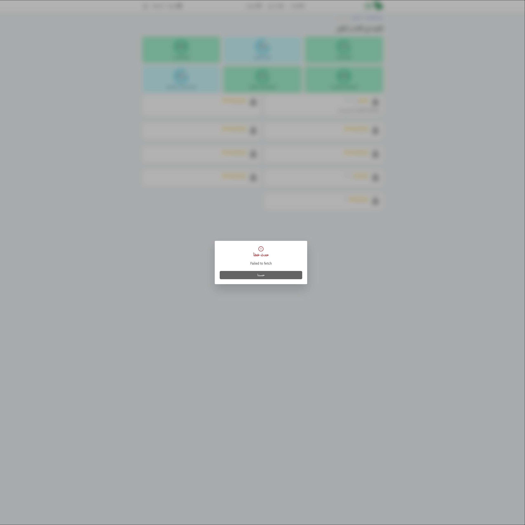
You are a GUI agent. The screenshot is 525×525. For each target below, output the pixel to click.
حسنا (261, 275)
